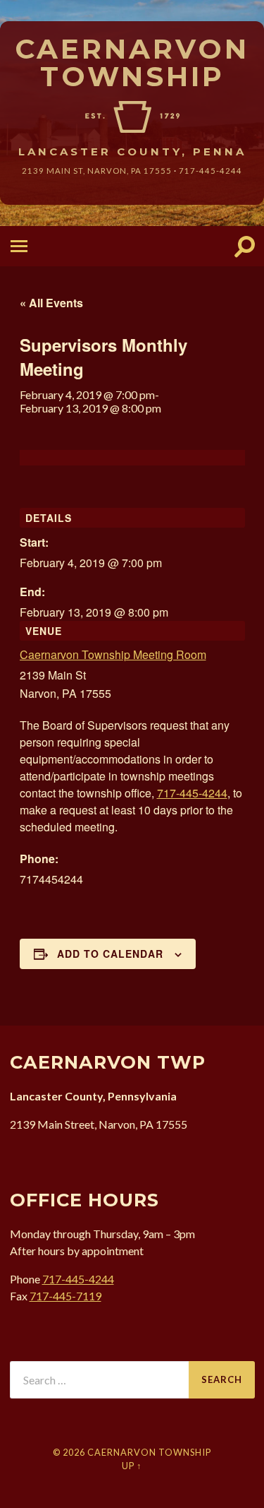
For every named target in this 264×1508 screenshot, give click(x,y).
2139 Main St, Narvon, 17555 (97, 170)
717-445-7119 (65, 1295)
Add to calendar (110, 953)
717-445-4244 (210, 170)
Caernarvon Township (132, 62)
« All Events (51, 303)
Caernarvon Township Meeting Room (113, 654)
